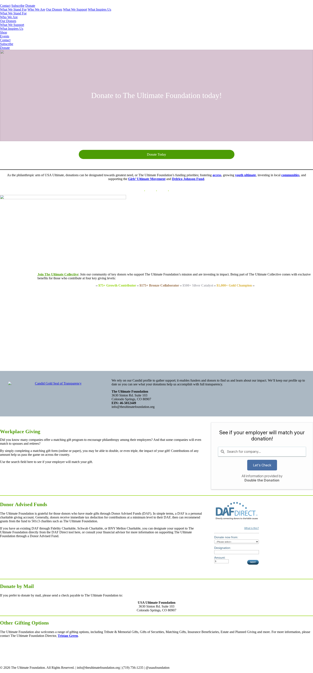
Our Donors (54, 9)
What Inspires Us (99, 9)
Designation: (222, 547)
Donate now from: (226, 537)
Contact (5, 5)
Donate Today (156, 154)
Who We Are (36, 9)
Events (4, 36)
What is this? (251, 528)
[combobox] (262, 451)
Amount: (219, 557)
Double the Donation (261, 480)
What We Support (75, 9)
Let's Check (262, 465)
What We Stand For (13, 9)
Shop (3, 32)
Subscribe (17, 5)
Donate (30, 5)
